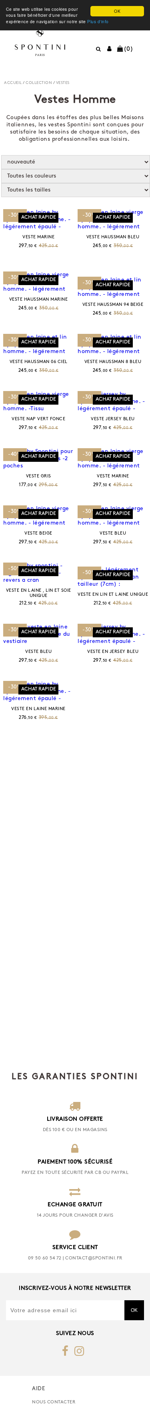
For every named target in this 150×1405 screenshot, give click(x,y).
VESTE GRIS (38, 476)
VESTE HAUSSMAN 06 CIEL (39, 362)
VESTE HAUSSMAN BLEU (113, 237)
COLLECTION (39, 83)
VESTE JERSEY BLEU (113, 419)
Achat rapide (38, 217)
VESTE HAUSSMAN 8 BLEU (113, 362)
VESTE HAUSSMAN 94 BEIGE (113, 305)
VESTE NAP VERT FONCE (38, 419)
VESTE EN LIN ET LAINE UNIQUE (113, 595)
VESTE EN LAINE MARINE (38, 709)
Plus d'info (98, 21)
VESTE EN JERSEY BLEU (112, 652)
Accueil (13, 83)
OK (117, 11)
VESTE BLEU (113, 533)
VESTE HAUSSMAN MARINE (38, 299)
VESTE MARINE (38, 237)
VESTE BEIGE (38, 533)
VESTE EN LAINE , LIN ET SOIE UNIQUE (38, 593)
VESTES (63, 83)
